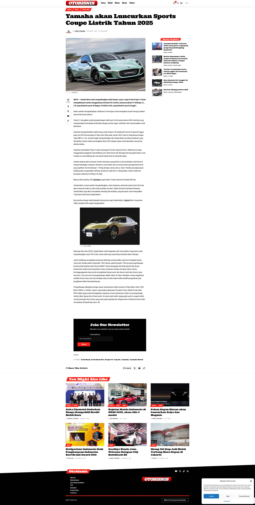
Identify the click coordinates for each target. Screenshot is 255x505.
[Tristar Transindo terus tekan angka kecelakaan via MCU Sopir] (157, 72)
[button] (251, 481)
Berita (69, 9)
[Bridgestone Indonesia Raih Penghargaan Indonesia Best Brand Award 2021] (85, 434)
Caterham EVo (97, 360)
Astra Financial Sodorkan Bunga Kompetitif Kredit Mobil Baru (83, 412)
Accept (211, 496)
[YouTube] (176, 471)
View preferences (244, 496)
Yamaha (125, 360)
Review (170, 92)
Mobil (77, 9)
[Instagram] (180, 471)
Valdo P (154, 458)
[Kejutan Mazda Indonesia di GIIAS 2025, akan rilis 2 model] (127, 394)
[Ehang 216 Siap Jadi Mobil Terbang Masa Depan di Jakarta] (170, 434)
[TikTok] (183, 471)
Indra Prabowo (80, 31)
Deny (227, 496)
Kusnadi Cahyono (72, 418)
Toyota (126, 200)
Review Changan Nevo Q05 (176, 90)
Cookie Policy (227, 501)
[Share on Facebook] (68, 106)
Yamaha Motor (136, 360)
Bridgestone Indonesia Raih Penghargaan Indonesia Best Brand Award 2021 (84, 452)
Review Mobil (178, 92)
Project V (109, 360)
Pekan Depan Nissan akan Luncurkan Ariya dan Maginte (168, 412)
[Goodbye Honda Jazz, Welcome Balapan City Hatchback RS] (127, 434)
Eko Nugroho (114, 418)
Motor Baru (177, 65)
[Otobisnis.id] (82, 3)
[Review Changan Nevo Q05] (157, 92)
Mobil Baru (85, 9)
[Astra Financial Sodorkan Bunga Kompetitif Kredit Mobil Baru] (85, 394)
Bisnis (170, 52)
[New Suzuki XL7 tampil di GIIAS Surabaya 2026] (157, 83)
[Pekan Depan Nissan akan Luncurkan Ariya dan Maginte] (170, 394)
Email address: (95, 334)
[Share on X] (68, 111)
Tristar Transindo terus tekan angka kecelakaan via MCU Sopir (175, 72)
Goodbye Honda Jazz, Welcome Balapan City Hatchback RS (123, 452)
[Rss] (187, 471)
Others (170, 76)
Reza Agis (70, 458)
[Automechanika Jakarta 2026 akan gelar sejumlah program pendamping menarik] (157, 46)
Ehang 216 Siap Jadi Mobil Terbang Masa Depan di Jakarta (168, 452)
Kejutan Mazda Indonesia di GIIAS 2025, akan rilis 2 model (127, 412)
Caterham (96, 180)
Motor (170, 65)
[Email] (68, 116)
